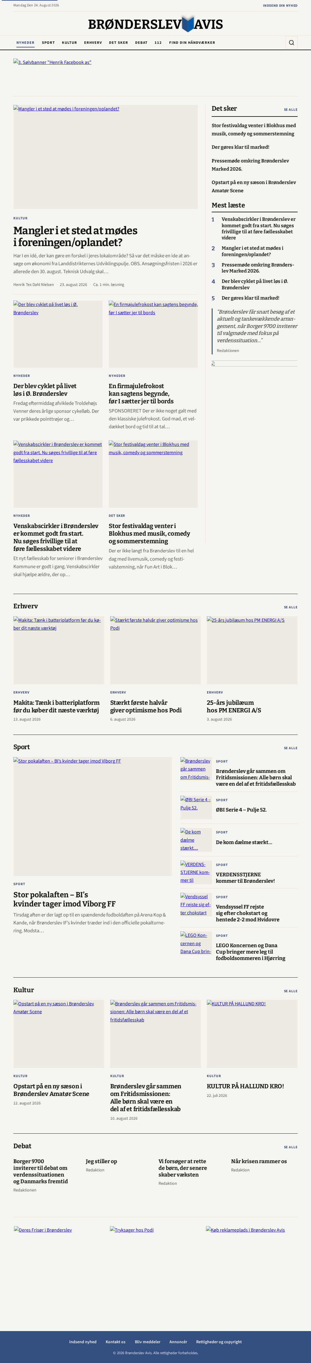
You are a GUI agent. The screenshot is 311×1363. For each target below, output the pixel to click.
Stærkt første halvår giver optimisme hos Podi (146, 706)
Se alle (291, 109)
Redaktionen (228, 350)
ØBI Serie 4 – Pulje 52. (241, 810)
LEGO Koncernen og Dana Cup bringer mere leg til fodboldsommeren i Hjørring (250, 951)
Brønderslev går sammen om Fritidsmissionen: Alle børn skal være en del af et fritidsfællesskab (256, 777)
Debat (141, 42)
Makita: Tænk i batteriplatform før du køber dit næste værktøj (56, 706)
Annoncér (178, 1342)
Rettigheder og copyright (219, 1342)
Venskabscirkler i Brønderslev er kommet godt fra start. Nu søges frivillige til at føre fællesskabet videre (55, 537)
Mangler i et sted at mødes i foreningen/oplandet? (75, 236)
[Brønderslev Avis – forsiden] (155, 24)
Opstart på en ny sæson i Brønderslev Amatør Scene (51, 1090)
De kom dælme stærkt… (244, 842)
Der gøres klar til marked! (250, 298)
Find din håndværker (192, 42)
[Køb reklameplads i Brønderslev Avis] (251, 1264)
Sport (48, 42)
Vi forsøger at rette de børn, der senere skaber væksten (183, 1168)
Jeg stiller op (101, 1161)
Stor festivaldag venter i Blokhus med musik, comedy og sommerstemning (149, 533)
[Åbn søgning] (291, 43)
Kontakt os (115, 1342)
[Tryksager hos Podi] (155, 1264)
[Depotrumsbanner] (254, 451)
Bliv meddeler (147, 1342)
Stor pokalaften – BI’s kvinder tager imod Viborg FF (64, 899)
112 (158, 42)
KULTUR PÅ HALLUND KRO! (245, 1086)
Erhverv (93, 42)
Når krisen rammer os (259, 1161)
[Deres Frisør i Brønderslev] (59, 1264)
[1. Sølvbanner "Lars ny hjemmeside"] (155, 76)
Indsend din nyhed (280, 5)
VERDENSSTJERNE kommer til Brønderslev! (245, 877)
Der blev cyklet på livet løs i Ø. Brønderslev (45, 389)
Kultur (69, 42)
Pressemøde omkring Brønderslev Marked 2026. (258, 268)
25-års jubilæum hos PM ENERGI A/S (234, 706)
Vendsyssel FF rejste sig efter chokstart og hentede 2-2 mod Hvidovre (247, 913)
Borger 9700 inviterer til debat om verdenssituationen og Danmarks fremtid (40, 1171)
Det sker (118, 42)
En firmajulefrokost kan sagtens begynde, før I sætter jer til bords (141, 393)
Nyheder (25, 42)
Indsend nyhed (83, 1342)
